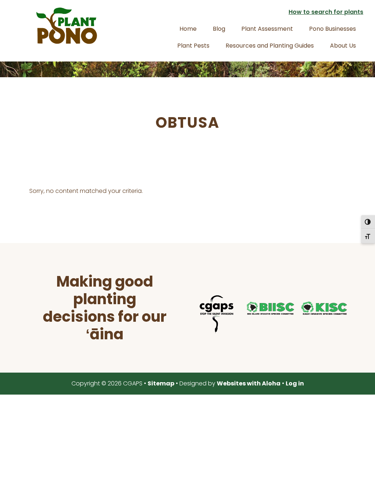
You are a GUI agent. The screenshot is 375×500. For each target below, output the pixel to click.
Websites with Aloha (249, 383)
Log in (295, 383)
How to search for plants (326, 12)
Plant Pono (67, 25)
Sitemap (161, 383)
